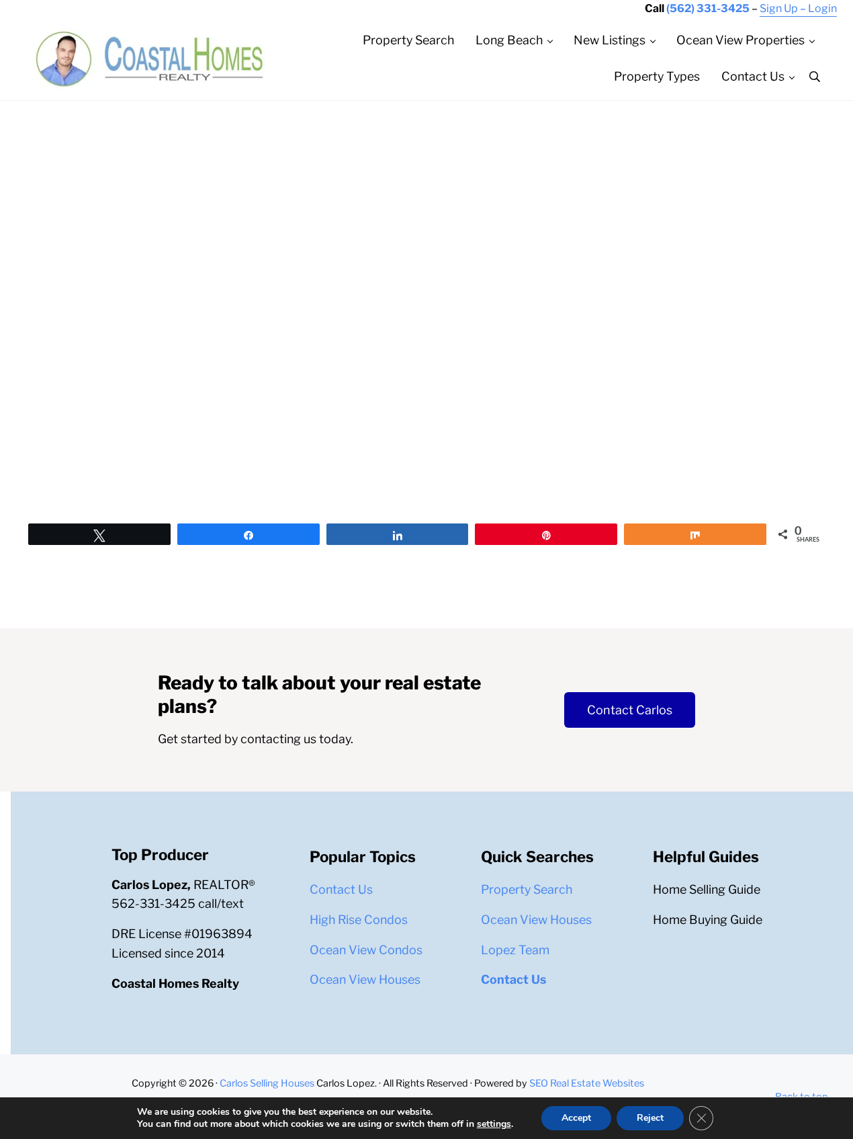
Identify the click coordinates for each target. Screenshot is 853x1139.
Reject (650, 1117)
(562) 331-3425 (708, 8)
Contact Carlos (629, 710)
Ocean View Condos (366, 950)
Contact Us (341, 889)
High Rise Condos (359, 920)
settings (494, 1124)
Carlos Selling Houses (267, 1083)
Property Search (526, 889)
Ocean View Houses (365, 979)
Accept (576, 1117)
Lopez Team (515, 950)
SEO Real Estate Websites (585, 1083)
